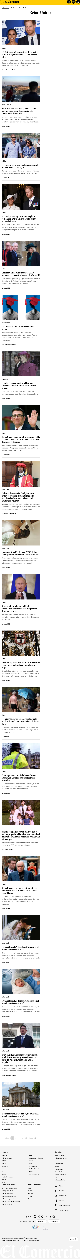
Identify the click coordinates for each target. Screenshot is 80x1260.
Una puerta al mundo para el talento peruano (18, 327)
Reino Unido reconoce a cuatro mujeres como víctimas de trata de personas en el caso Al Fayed (20, 890)
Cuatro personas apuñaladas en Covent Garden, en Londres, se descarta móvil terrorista (19, 778)
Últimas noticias (7, 1158)
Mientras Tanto (60, 1180)
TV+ (30, 1163)
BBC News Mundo (7, 849)
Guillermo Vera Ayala (9, 513)
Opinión (4, 1169)
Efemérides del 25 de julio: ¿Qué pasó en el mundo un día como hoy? (20, 1002)
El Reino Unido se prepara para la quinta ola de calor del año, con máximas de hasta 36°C (20, 721)
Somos (4, 1174)
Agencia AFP (6, 126)
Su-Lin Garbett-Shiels (9, 344)
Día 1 (56, 1177)
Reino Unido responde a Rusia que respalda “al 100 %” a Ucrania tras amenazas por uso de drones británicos (21, 439)
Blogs (31, 1171)
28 (26, 1138)
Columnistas (6, 323)
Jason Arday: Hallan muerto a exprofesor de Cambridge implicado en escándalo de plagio (21, 665)
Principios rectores (8, 1191)
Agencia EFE (6, 288)
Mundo (4, 1179)
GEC (29, 1188)
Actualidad (5, 489)
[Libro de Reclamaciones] (45, 1228)
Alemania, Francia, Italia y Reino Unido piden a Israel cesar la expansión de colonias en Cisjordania (19, 111)
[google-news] (53, 1216)
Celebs (4, 48)
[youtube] (46, 1216)
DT (2, 1171)
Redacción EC (6, 567)
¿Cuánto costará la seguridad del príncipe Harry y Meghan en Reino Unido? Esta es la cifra (20, 54)
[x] (38, 1216)
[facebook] (35, 1216)
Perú (30, 1155)
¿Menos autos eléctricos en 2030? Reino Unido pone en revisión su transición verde (20, 553)
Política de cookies (7, 1204)
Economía (5, 1166)
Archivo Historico (34, 1169)
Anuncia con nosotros (9, 1196)
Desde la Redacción (61, 1172)
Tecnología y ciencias (36, 1158)
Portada (4, 1155)
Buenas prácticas (7, 1193)
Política (4, 1163)
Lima (3, 1182)
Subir (72, 1239)
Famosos (5, 379)
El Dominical (33, 1166)
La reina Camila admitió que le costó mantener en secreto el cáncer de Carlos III (21, 274)
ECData (4, 1161)
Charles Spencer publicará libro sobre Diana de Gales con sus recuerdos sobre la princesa (20, 385)
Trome (30, 1196)
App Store (41, 1221)
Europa (4, 212)
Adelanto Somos (60, 1174)
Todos (57, 1166)
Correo (30, 1193)
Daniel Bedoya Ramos (9, 1075)
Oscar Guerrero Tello (8, 70)
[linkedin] (50, 1216)
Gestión (30, 1191)
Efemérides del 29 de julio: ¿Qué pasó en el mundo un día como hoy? (20, 948)
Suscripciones (59, 1155)
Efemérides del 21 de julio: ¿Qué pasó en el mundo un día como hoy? (20, 1115)
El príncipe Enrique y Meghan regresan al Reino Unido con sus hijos (20, 166)
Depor (30, 1199)
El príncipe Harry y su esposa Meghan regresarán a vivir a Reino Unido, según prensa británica (19, 219)
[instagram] (42, 1216)
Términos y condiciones (9, 1188)
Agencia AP (5, 178)
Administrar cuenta (61, 1158)
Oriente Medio (6, 104)
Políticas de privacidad (9, 1199)
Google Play (54, 1221)
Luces (31, 1161)
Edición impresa (34, 1174)
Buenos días (59, 1169)
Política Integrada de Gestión (11, 1201)
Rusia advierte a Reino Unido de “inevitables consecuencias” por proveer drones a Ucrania (19, 608)
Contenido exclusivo (8, 1177)
